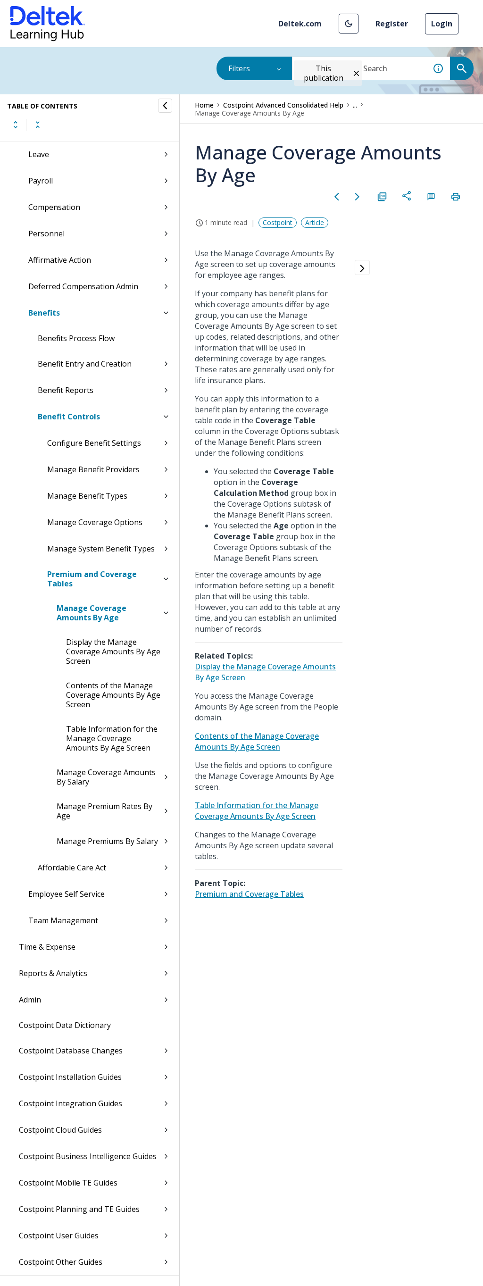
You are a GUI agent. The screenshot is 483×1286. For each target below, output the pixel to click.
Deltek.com (300, 23)
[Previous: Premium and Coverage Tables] (337, 197)
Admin (30, 999)
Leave (38, 154)
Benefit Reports (65, 390)
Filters (239, 68)
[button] (348, 23)
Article (314, 222)
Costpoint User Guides (59, 1235)
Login (441, 23)
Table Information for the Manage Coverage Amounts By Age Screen (112, 738)
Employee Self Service (66, 894)
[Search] (462, 68)
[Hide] (165, 106)
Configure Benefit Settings (94, 443)
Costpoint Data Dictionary (65, 1025)
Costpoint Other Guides (60, 1262)
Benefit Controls (69, 416)
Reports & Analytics (53, 973)
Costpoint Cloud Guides (60, 1130)
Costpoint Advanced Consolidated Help (283, 105)
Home (204, 105)
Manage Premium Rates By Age (104, 811)
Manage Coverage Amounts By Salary (106, 777)
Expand (15, 124)
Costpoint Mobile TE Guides (68, 1182)
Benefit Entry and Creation (85, 363)
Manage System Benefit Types (101, 548)
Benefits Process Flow (76, 338)
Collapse (37, 124)
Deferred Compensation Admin (83, 286)
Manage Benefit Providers (93, 469)
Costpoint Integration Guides (70, 1103)
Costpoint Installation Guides (70, 1077)
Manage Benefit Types (87, 496)
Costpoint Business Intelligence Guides (88, 1156)
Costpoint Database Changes (71, 1050)
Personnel (46, 233)
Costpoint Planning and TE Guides (79, 1209)
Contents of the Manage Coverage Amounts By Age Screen (113, 695)
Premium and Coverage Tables (92, 578)
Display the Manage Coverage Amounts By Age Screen (113, 651)
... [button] (355, 105)
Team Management (63, 920)
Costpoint (277, 222)
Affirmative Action (59, 260)
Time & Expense (47, 947)
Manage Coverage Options (94, 522)
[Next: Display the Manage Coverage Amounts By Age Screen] (358, 197)
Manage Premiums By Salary (107, 841)
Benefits (44, 312)
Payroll (40, 180)
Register (391, 23)
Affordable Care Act (72, 867)
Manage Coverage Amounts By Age (91, 612)
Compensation (54, 207)
